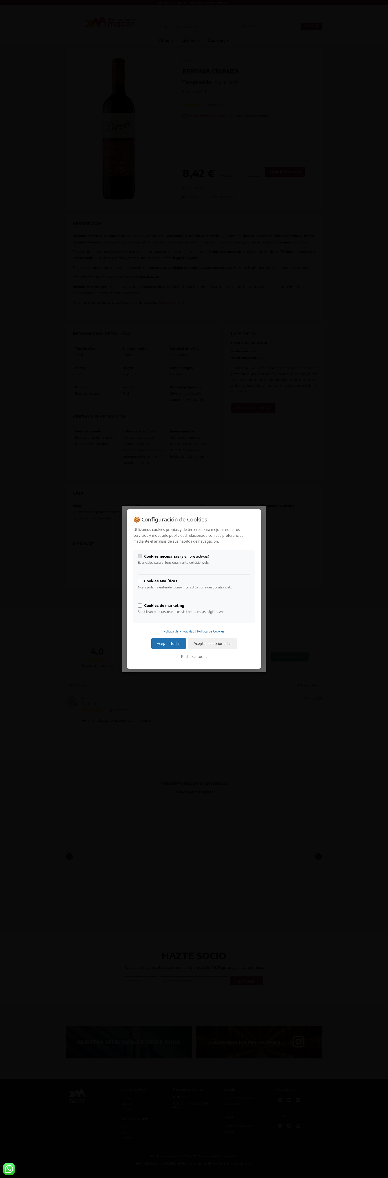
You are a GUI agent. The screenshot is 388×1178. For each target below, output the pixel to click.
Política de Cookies (211, 631)
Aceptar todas (169, 643)
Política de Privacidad (178, 631)
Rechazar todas (194, 656)
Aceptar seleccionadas (212, 643)
